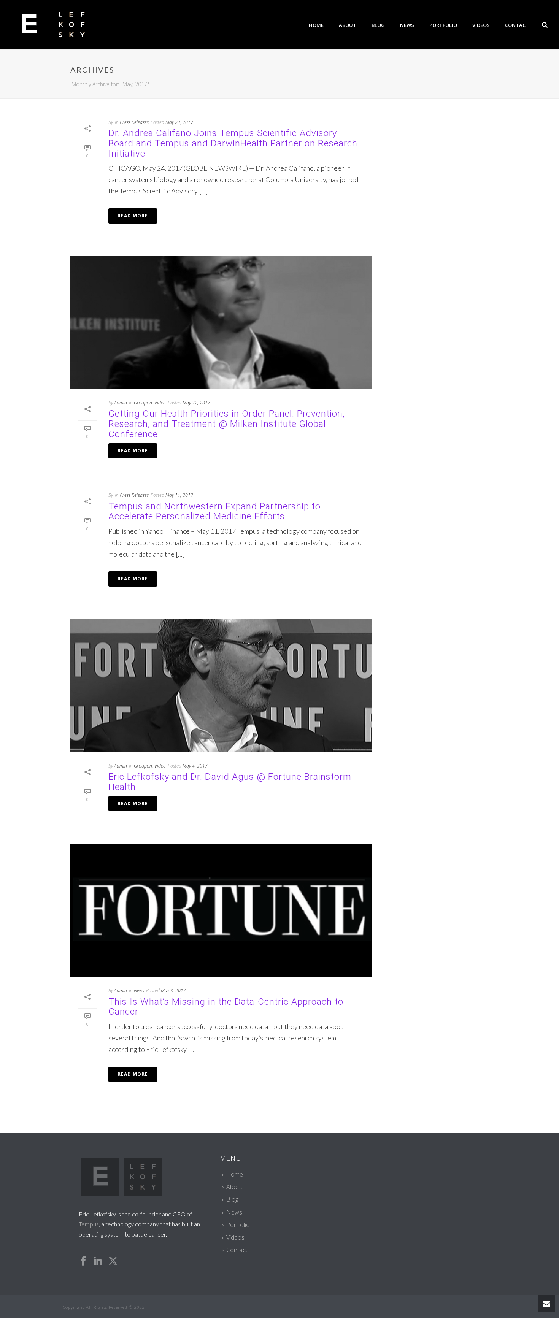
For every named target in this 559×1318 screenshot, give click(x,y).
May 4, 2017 (195, 766)
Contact (517, 25)
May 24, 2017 (179, 122)
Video (160, 403)
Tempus (89, 1224)
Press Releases (134, 122)
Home (316, 25)
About (347, 25)
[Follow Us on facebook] (83, 1261)
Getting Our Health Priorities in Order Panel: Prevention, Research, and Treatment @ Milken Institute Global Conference (226, 423)
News (407, 25)
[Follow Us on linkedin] (98, 1261)
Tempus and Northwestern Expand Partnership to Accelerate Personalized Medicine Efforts (214, 511)
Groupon (143, 403)
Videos (481, 25)
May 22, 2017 (196, 403)
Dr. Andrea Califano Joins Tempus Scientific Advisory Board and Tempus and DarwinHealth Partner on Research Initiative (232, 143)
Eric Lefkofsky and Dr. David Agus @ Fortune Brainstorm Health (229, 781)
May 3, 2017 (173, 990)
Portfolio (443, 25)
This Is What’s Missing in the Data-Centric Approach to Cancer (225, 1006)
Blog (378, 25)
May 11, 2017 (179, 495)
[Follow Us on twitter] (113, 1261)
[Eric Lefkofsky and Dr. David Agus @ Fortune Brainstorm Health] (221, 685)
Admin (120, 403)
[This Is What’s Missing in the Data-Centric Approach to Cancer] (221, 910)
